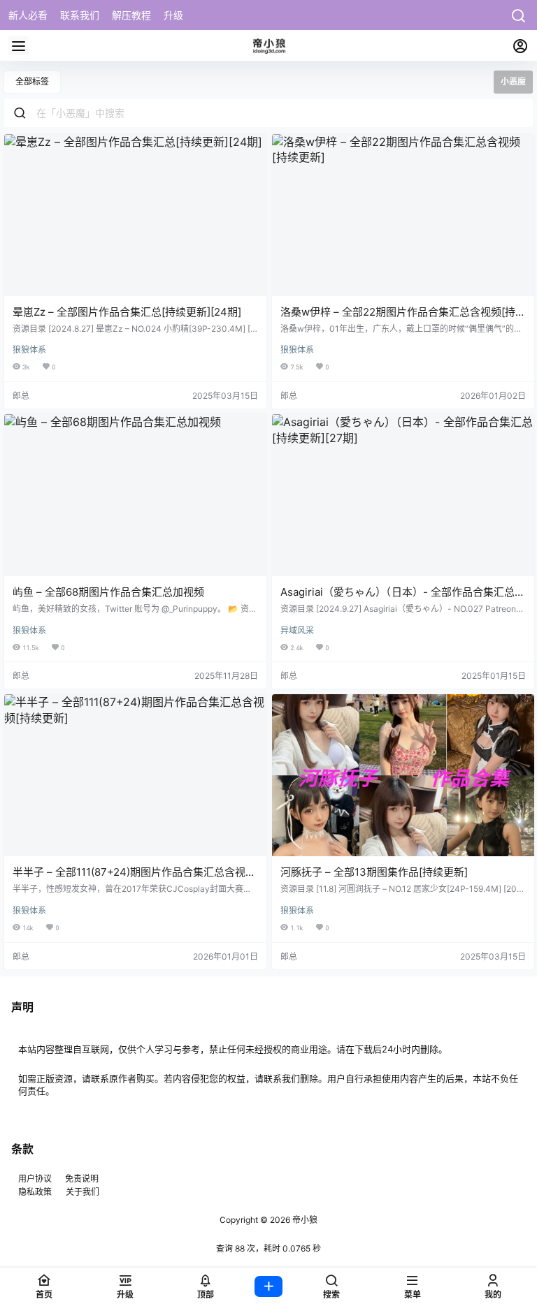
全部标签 (32, 81)
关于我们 (82, 1192)
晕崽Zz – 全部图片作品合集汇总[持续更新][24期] (127, 311)
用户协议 (36, 1178)
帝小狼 (303, 1220)
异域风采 (297, 630)
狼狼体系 (29, 349)
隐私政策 (35, 1192)
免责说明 (82, 1178)
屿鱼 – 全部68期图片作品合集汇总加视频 (108, 592)
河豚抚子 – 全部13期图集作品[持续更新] (374, 872)
